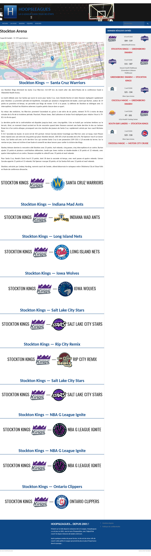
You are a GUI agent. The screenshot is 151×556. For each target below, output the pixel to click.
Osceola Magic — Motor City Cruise (128, 143)
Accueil (5, 23)
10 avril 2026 (128, 37)
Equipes (30, 23)
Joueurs (38, 23)
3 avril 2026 (128, 131)
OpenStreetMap (95, 79)
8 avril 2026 (128, 60)
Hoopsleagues (34, 9)
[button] (52, 58)
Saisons (22, 23)
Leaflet (85, 79)
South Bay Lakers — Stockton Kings (128, 124)
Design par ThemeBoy (145, 551)
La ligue (13, 23)
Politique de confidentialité (111, 527)
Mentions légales (108, 523)
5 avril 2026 (128, 88)
